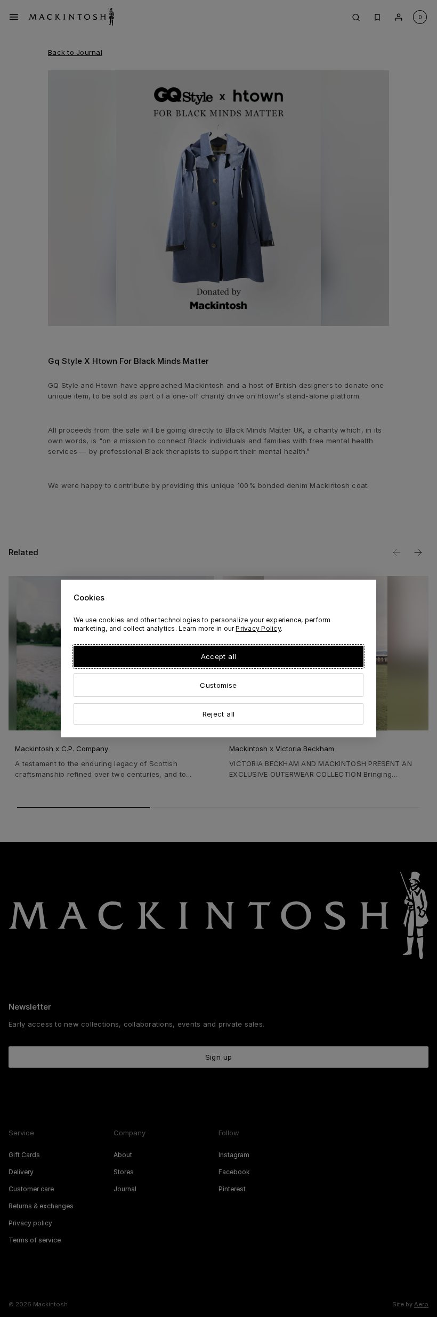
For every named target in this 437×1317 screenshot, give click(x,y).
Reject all (218, 714)
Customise (218, 685)
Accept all (218, 656)
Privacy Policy (258, 628)
